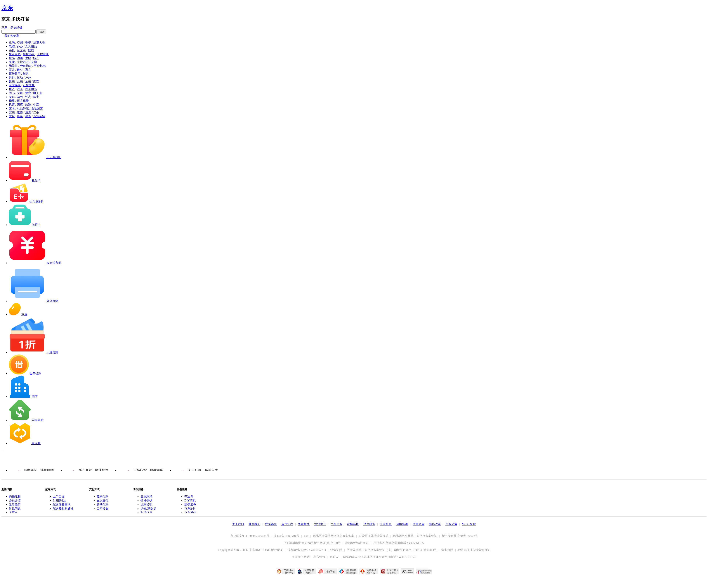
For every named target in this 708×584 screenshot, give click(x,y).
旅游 (28, 104)
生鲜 (28, 58)
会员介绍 (15, 500)
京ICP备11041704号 (287, 535)
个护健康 (43, 54)
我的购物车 (11, 35)
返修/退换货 (148, 508)
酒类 (20, 58)
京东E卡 (189, 508)
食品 (12, 58)
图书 (12, 93)
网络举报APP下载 (368, 571)
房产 (12, 89)
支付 (12, 116)
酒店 (20, 104)
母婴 (12, 100)
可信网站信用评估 (285, 571)
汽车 (20, 89)
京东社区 (386, 524)
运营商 (21, 50)
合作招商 (287, 524)
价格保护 (146, 500)
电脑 (12, 46)
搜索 (41, 31)
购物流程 (15, 496)
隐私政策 (435, 524)
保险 (28, 116)
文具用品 (31, 46)
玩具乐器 (23, 100)
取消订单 (146, 512)
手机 (12, 50)
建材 (20, 69)
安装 (12, 112)
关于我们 (238, 524)
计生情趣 (29, 85)
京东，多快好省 (11, 27)
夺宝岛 (188, 496)
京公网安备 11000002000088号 (250, 535)
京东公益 (451, 524)
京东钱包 (319, 557)
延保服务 (190, 504)
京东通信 (190, 512)
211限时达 (59, 500)
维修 (20, 112)
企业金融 (39, 116)
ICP (306, 535)
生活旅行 (15, 504)
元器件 (13, 65)
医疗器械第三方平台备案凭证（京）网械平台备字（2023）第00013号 (392, 550)
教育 (28, 93)
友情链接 (353, 524)
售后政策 (146, 496)
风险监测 (402, 524)
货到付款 (102, 496)
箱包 (20, 96)
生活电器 (15, 54)
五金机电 (40, 65)
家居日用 (15, 73)
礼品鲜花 (23, 108)
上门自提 (59, 496)
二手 (36, 112)
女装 (20, 81)
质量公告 (418, 524)
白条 (20, 116)
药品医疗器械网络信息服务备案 (334, 535)
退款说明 (146, 504)
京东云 (334, 557)
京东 (7, 7)
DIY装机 (190, 500)
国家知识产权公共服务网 (424, 571)
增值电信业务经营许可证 (474, 550)
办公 (20, 46)
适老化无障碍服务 (407, 571)
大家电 (13, 512)
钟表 (28, 96)
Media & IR (469, 524)
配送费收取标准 (63, 508)
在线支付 (102, 500)
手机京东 (336, 524)
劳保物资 (26, 65)
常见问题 (15, 508)
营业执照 (447, 550)
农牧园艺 (37, 108)
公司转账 (102, 508)
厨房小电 (29, 54)
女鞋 (12, 96)
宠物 (34, 62)
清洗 (28, 112)
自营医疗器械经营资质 (374, 535)
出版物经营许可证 (357, 542)
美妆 (12, 62)
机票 (12, 104)
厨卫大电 (39, 42)
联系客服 (271, 524)
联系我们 (254, 524)
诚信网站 (327, 571)
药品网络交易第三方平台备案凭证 (415, 535)
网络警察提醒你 (306, 571)
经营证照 (336, 550)
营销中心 (320, 524)
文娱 (20, 93)
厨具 (26, 73)
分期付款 (102, 504)
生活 (36, 104)
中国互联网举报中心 (348, 571)
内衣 (36, 81)
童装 (28, 81)
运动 (20, 77)
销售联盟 (369, 524)
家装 (12, 69)
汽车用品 (31, 89)
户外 (28, 77)
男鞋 (12, 77)
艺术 (12, 108)
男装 (12, 81)
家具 (28, 69)
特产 (36, 58)
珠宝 (36, 96)
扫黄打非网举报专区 (389, 571)
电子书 (37, 93)
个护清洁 (23, 62)
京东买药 (15, 85)
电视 (28, 42)
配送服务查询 (61, 504)
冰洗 (12, 42)
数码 (31, 50)
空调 (20, 42)
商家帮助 (304, 524)
